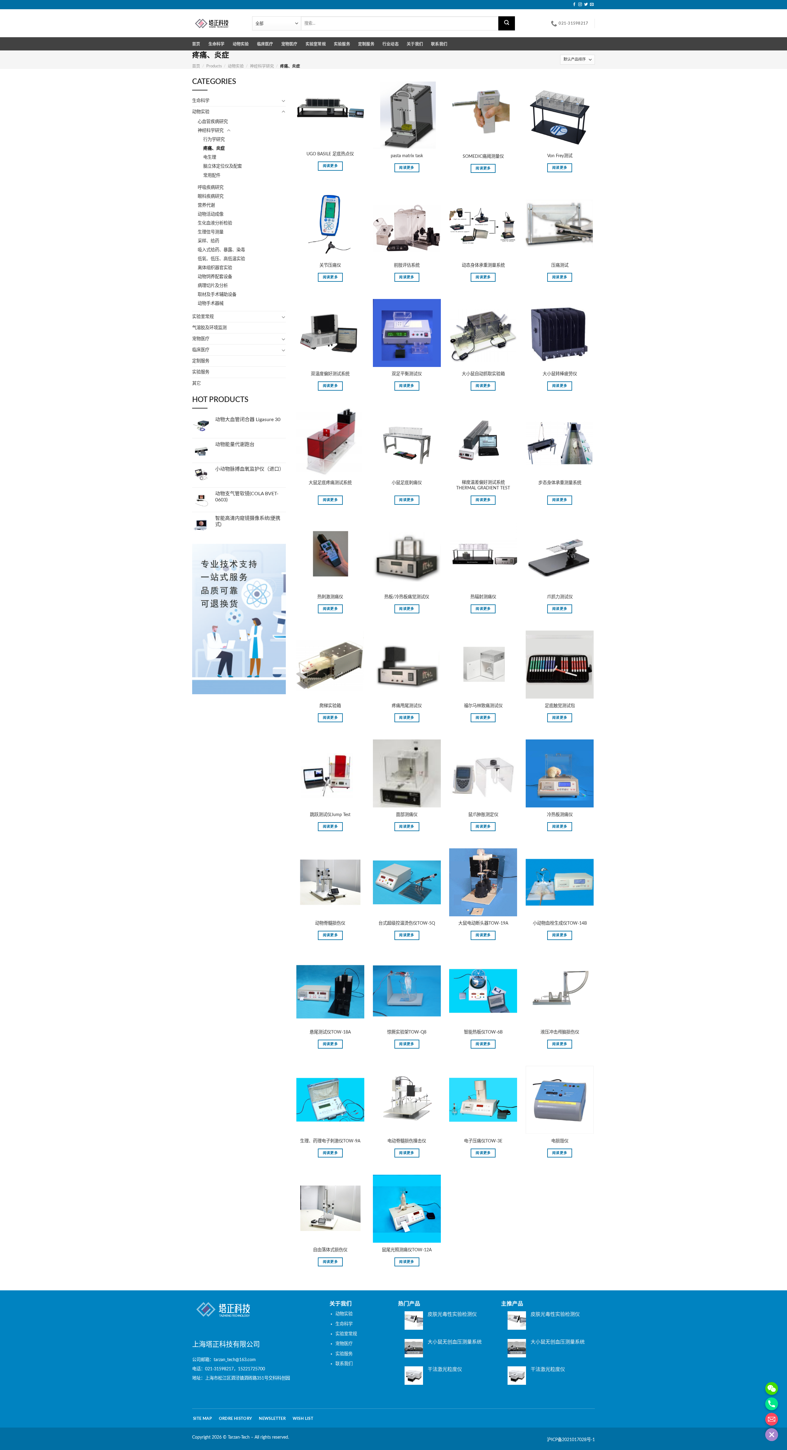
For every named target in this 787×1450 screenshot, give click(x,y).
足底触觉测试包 (560, 705)
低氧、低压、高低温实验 (221, 259)
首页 (196, 44)
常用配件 (211, 175)
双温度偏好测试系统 (330, 374)
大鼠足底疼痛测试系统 (330, 482)
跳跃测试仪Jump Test (330, 814)
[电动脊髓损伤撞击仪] (407, 1100)
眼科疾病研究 (210, 196)
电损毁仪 (559, 1141)
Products (214, 66)
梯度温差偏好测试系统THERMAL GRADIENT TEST (483, 485)
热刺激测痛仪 (330, 597)
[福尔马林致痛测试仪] (483, 665)
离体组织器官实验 (215, 267)
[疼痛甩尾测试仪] (407, 665)
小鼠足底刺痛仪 (407, 482)
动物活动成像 (210, 214)
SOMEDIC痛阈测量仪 (483, 156)
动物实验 (241, 44)
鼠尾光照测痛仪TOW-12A (407, 1250)
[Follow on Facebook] (574, 4)
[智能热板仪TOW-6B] (483, 991)
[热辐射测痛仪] (483, 556)
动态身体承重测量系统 (483, 265)
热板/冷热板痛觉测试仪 (406, 597)
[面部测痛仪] (407, 773)
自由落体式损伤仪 (330, 1250)
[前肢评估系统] (407, 224)
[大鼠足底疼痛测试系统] (330, 442)
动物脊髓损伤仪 (330, 923)
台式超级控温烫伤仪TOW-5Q (406, 923)
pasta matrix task (407, 155)
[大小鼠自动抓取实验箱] (483, 333)
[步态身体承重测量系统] (560, 442)
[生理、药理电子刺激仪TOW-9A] (330, 1100)
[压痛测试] (560, 224)
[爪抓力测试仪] (560, 556)
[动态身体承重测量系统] (483, 224)
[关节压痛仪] (330, 224)
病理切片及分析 (213, 285)
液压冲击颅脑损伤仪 (559, 1032)
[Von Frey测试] (560, 115)
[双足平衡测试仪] (407, 333)
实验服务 (342, 44)
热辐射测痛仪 (483, 597)
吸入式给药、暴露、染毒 (221, 250)
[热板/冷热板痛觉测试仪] (407, 556)
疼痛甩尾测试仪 (407, 705)
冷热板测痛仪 (560, 814)
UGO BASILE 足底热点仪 (330, 154)
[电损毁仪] (560, 1100)
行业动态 (390, 44)
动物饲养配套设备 (215, 276)
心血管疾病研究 (213, 121)
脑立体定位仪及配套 (222, 166)
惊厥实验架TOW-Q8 (406, 1032)
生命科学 (216, 44)
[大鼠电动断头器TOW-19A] (483, 882)
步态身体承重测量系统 (559, 482)
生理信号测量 (210, 232)
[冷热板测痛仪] (560, 773)
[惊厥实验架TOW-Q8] (407, 991)
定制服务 (366, 44)
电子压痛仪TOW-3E (483, 1141)
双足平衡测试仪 (407, 374)
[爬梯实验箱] (330, 665)
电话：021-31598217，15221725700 (228, 1369)
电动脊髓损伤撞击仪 (406, 1141)
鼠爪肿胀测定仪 (483, 814)
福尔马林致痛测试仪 (483, 705)
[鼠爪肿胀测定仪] (483, 773)
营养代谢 (206, 205)
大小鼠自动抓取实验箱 (483, 374)
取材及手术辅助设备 (217, 294)
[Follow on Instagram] (580, 4)
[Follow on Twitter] (586, 4)
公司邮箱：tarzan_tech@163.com (224, 1359)
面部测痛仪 (406, 814)
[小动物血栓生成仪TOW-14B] (560, 882)
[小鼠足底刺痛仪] (407, 442)
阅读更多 (330, 166)
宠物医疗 (289, 44)
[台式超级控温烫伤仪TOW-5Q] (407, 882)
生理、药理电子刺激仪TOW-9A (330, 1141)
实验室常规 (316, 44)
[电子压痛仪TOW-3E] (483, 1100)
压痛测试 (559, 265)
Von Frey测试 (559, 155)
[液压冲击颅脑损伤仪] (560, 991)
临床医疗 (265, 44)
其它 (196, 383)
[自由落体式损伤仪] (330, 1209)
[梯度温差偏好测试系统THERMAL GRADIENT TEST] (483, 442)
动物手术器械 (210, 303)
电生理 (209, 157)
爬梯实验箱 (330, 705)
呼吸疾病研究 (210, 187)
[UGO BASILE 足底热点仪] (330, 114)
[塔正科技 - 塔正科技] (217, 23)
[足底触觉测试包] (560, 665)
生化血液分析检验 (215, 223)
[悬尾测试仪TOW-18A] (330, 991)
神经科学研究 (262, 66)
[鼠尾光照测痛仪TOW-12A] (407, 1209)
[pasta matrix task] (407, 115)
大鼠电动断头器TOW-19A (483, 923)
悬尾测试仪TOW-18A (330, 1032)
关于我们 (415, 44)
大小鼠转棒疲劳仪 (560, 374)
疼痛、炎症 (214, 148)
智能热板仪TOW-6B (483, 1032)
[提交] (506, 23)
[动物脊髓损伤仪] (330, 882)
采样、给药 (208, 241)
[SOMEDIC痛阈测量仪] (483, 115)
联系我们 (439, 44)
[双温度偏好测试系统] (330, 333)
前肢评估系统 (407, 265)
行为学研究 (214, 139)
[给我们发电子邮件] (592, 4)
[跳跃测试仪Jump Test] (330, 773)
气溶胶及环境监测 (209, 327)
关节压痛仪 (330, 265)
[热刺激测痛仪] (330, 556)
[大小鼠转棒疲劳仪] (560, 333)
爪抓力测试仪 (560, 597)
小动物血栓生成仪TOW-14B (560, 923)
